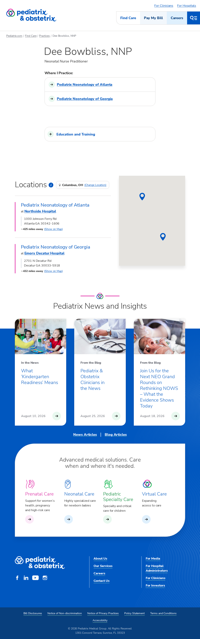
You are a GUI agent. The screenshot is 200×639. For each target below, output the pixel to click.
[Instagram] (45, 578)
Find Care (128, 18)
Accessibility (100, 620)
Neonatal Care (79, 494)
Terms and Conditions (163, 613)
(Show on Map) (53, 229)
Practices (44, 36)
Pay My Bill (153, 18)
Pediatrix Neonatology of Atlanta (84, 84)
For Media (153, 558)
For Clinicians (163, 6)
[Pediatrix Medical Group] (40, 562)
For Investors (155, 585)
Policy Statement (134, 613)
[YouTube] (35, 578)
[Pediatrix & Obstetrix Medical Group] (31, 15)
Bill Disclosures (32, 613)
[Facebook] (17, 578)
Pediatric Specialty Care (118, 496)
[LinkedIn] (26, 578)
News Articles (85, 434)
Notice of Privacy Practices (103, 613)
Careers (177, 18)
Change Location (95, 185)
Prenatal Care (39, 494)
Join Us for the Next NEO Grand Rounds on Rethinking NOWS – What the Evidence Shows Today (159, 388)
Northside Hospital (40, 211)
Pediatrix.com (14, 36)
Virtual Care (154, 494)
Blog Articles (116, 434)
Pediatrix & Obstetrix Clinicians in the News (92, 379)
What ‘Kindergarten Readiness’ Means (39, 377)
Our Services (103, 566)
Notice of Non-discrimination (64, 613)
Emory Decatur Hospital (44, 253)
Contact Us (101, 581)
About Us (100, 558)
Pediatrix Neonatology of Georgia (85, 98)
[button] (100, 134)
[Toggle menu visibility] (193, 18)
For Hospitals (186, 6)
